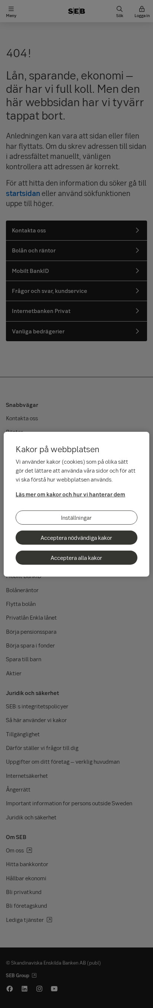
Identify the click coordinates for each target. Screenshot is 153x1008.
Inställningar (76, 517)
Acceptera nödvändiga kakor (76, 537)
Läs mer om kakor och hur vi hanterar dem (70, 494)
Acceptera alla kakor (76, 557)
